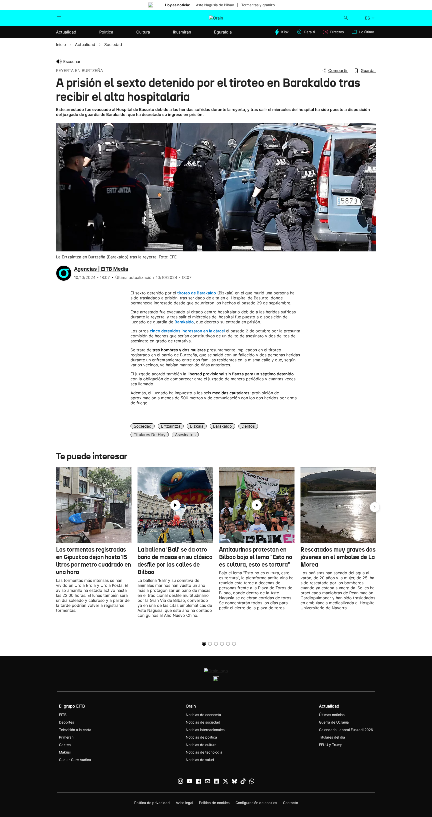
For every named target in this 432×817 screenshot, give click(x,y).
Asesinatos (185, 434)
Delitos (248, 426)
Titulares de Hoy (150, 434)
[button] (375, 507)
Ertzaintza (170, 426)
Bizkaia (197, 426)
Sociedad (143, 426)
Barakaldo (222, 426)
